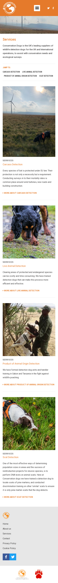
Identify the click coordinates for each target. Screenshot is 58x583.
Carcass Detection (11, 72)
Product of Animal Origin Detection (20, 76)
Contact (6, 538)
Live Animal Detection (32, 72)
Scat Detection (46, 76)
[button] (37, 8)
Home (5, 524)
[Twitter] (12, 557)
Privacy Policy (9, 543)
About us (7, 528)
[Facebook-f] (6, 557)
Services (7, 533)
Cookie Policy (9, 548)
